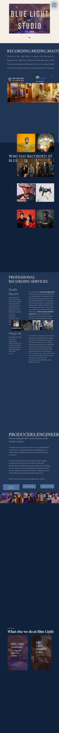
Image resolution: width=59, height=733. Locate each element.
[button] (54, 5)
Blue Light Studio (18, 78)
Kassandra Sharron (45, 76)
